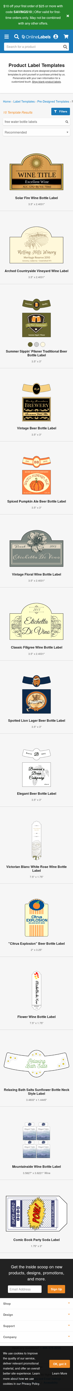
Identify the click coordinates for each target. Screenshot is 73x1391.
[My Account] (55, 36)
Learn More (59, 1373)
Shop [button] (7, 1304)
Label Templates (24, 101)
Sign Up (56, 1289)
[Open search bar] (16, 36)
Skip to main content (15, 20)
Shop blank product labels (46, 81)
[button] (6, 36)
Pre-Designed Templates (53, 101)
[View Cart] (66, 36)
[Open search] (65, 46)
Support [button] (9, 1326)
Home (7, 101)
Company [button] (10, 1337)
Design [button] (8, 1315)
